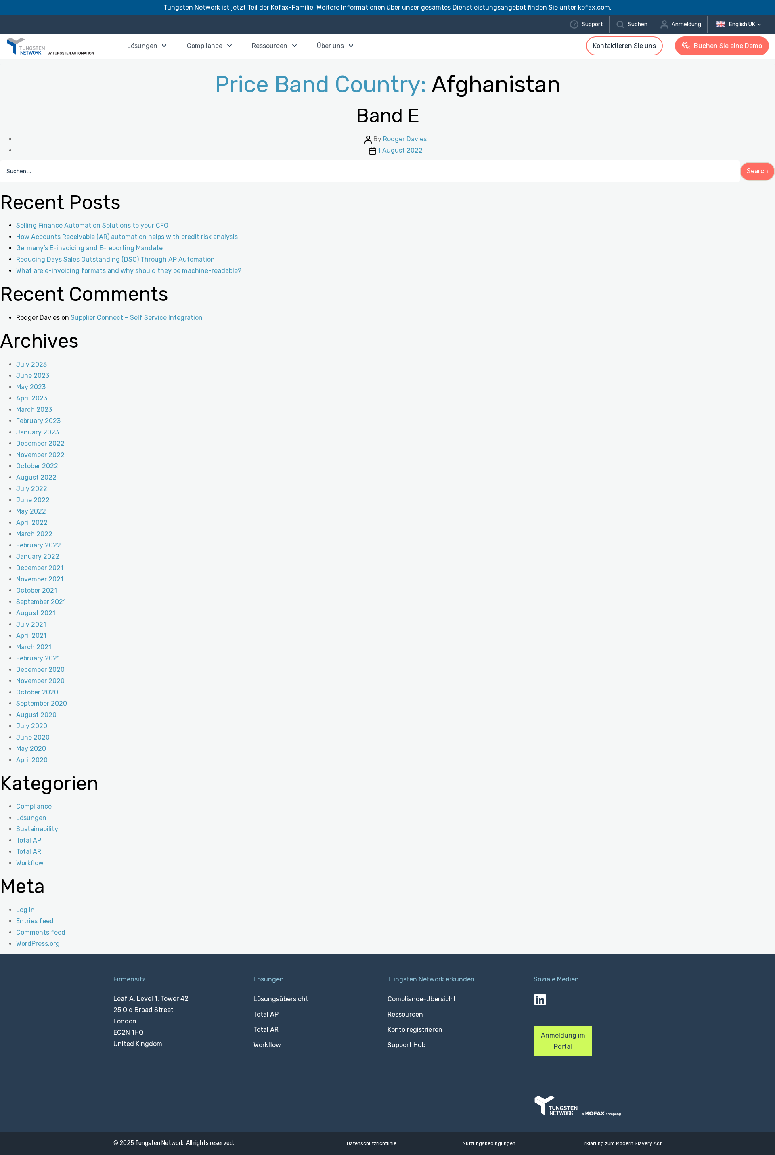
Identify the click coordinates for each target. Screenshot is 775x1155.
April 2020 (32, 760)
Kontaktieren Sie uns (624, 46)
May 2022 (31, 511)
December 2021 (39, 568)
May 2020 (31, 749)
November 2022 (40, 455)
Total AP (28, 840)
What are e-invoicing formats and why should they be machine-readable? (128, 271)
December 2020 (40, 669)
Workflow (30, 863)
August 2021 (35, 613)
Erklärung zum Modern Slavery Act (622, 1143)
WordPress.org (38, 943)
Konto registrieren (415, 1029)
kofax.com (594, 7)
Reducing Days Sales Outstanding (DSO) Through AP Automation (115, 259)
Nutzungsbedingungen (489, 1143)
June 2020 (33, 737)
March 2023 (34, 409)
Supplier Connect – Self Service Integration (137, 317)
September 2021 (41, 602)
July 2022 (31, 489)
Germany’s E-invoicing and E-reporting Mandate (89, 248)
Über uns (330, 46)
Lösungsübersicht (280, 999)
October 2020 (37, 692)
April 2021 (31, 635)
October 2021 (36, 590)
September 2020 (41, 703)
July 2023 (31, 364)
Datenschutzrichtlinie (371, 1143)
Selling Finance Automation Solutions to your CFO (92, 225)
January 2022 (37, 556)
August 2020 (36, 715)
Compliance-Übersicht (422, 999)
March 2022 (34, 534)
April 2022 (32, 522)
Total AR (28, 851)
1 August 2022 (400, 150)
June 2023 (32, 375)
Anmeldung (686, 24)
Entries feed (35, 921)
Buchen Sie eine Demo (728, 46)
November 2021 (39, 579)
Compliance (204, 46)
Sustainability (37, 829)
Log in (25, 910)
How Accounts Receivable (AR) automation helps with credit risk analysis (127, 237)
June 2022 (33, 500)
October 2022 (37, 466)
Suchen (637, 24)
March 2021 (33, 647)
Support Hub (406, 1045)
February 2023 (38, 421)
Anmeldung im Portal (563, 1040)
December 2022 (40, 443)
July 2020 (31, 726)
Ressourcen (269, 46)
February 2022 (38, 545)
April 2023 (31, 398)
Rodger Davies (405, 139)
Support (592, 24)
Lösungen (142, 46)
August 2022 (36, 477)
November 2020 (40, 681)
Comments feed (40, 932)
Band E (387, 115)
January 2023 (37, 432)
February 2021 (38, 658)
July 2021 (31, 624)
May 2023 (31, 387)
